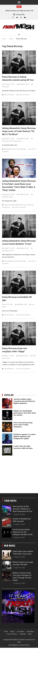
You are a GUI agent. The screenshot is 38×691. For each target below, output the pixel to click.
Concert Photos (12, 633)
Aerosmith (7, 205)
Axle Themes (25, 645)
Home (6, 631)
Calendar (23, 633)
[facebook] (13, 17)
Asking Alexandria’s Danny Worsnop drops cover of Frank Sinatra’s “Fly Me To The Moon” (19, 131)
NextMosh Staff (24, 84)
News (19, 141)
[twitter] (17, 17)
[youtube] (25, 17)
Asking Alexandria (10, 149)
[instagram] (21, 17)
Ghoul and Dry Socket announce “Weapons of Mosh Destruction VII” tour (22, 508)
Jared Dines (6, 207)
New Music (13, 141)
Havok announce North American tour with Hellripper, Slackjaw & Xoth (23, 532)
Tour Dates (5, 86)
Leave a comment (24, 94)
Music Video (6, 141)
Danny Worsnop (9, 94)
